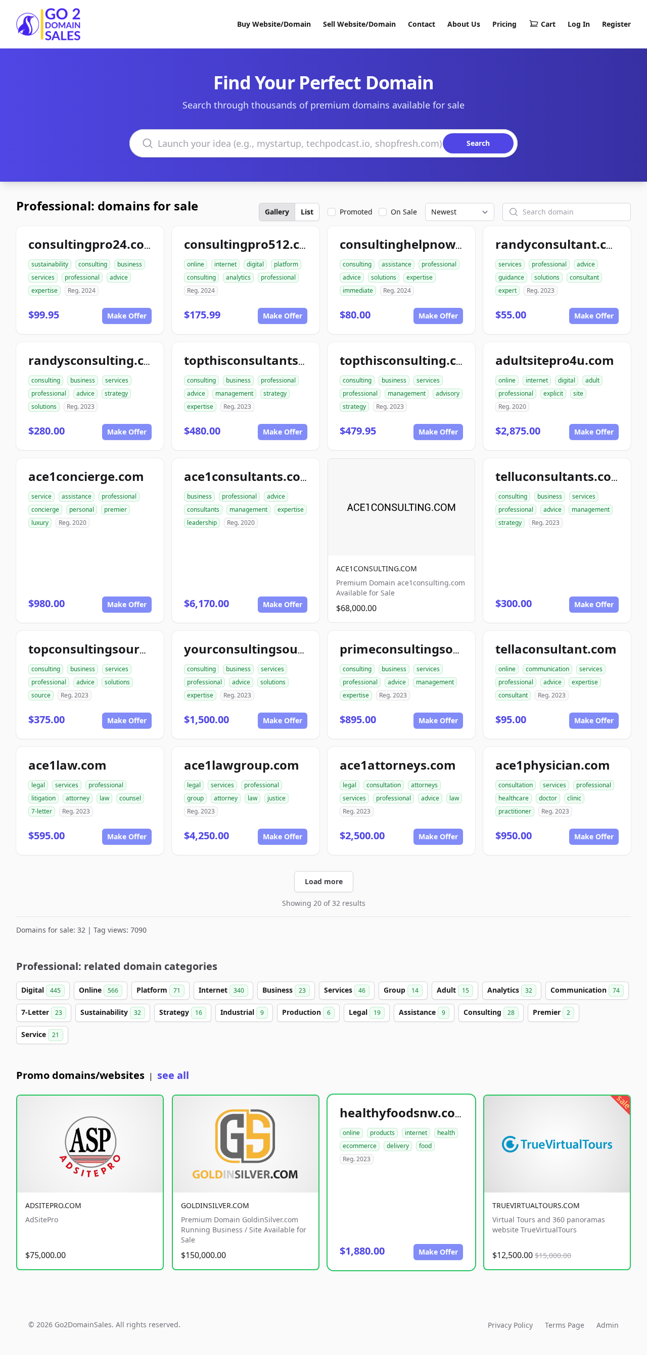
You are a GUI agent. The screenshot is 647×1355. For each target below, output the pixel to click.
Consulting (489, 1012)
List (307, 211)
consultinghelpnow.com (412, 244)
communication (547, 669)
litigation (43, 798)
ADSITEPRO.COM (53, 1205)
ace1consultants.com (248, 476)
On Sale (404, 211)
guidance (511, 277)
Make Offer (127, 315)
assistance (396, 264)
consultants (203, 509)
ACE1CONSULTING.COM (376, 568)
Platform (158, 990)
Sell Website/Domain (359, 24)
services (43, 277)
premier (115, 509)
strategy (116, 393)
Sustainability (110, 1012)
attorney (77, 798)
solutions (383, 277)
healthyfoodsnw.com (403, 1112)
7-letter (41, 811)
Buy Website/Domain (274, 24)
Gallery (277, 211)
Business (284, 990)
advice (119, 277)
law (104, 798)
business (129, 264)
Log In (579, 24)
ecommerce (360, 1146)
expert (507, 290)
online (195, 264)
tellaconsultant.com (556, 648)
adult (592, 380)
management (234, 393)
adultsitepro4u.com (554, 360)
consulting (92, 264)
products (382, 1132)
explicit (553, 393)
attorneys (424, 785)
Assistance (422, 1012)
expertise (44, 290)
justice (276, 798)
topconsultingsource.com (105, 648)
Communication (585, 990)
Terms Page (564, 1325)
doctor (548, 798)
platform (286, 264)
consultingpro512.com (251, 244)
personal (81, 509)
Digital (41, 990)
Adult (453, 990)
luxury (40, 522)
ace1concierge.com (86, 476)
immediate (358, 290)
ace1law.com (67, 764)
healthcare (513, 798)
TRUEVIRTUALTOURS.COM (536, 1205)
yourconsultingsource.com (265, 648)
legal (38, 785)
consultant (584, 277)
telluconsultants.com (559, 476)
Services (344, 990)
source (41, 695)
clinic (574, 798)
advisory (447, 393)
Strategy (180, 1012)
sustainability (49, 264)
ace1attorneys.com (398, 764)
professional (82, 277)
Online (98, 990)
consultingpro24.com (92, 244)
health (446, 1132)
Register (616, 24)
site (578, 393)
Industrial (242, 1012)
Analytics (509, 990)
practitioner (514, 811)
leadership (202, 522)
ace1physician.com (552, 764)
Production (306, 1012)
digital (255, 264)
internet (225, 264)
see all (173, 1075)
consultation (383, 785)
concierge (45, 509)
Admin (607, 1325)
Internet (221, 990)
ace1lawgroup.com (241, 764)
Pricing (504, 24)
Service (40, 1034)
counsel (130, 798)
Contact (421, 24)
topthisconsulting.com (408, 360)
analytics (238, 277)
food (425, 1146)
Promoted (356, 211)
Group (401, 990)
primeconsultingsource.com (424, 648)
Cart (548, 24)
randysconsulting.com (95, 360)
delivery (398, 1146)
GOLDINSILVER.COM (215, 1205)
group (195, 798)
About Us (463, 24)
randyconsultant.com (560, 244)
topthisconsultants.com (256, 360)
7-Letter (41, 1012)
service (41, 496)
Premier (551, 1012)
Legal (365, 1012)
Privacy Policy (510, 1325)
